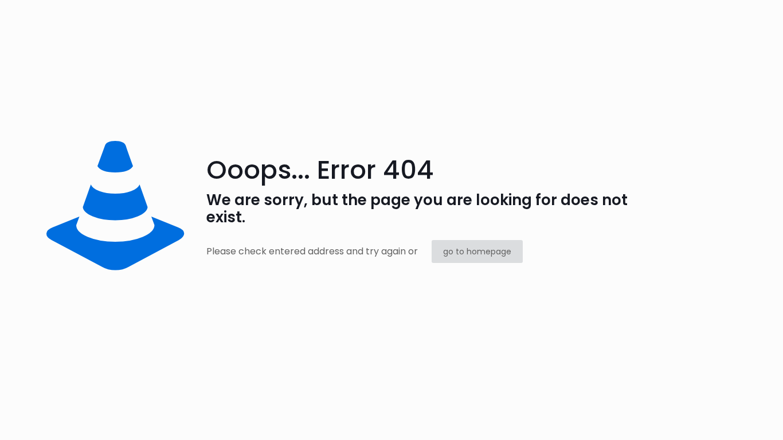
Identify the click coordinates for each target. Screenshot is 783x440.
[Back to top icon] (728, 416)
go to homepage (477, 251)
